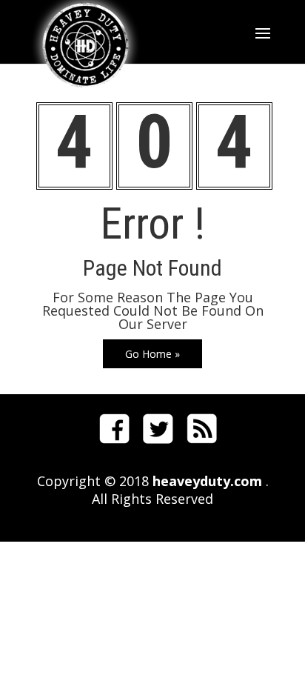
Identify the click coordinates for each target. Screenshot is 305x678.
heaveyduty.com (205, 481)
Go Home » (152, 354)
